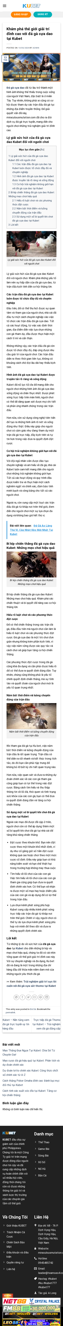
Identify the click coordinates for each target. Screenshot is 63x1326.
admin (36, 48)
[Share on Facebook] (22, 997)
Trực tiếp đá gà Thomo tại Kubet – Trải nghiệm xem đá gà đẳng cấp (46, 1024)
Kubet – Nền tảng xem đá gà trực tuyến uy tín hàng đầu (16, 1024)
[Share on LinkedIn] (46, 997)
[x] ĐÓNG (7, 1295)
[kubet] (31, 6)
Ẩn (42, 149)
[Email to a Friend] (34, 997)
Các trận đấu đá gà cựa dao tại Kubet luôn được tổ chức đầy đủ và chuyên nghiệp (32, 168)
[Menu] (5, 6)
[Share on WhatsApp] (16, 997)
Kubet (19, 948)
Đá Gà (33, 1009)
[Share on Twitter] (28, 997)
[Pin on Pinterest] (40, 997)
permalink (10, 1012)
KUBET (7, 1139)
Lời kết (13, 224)
